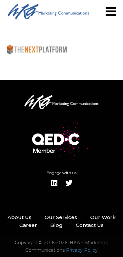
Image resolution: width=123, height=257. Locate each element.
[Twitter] (69, 183)
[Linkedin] (54, 183)
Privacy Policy (82, 250)
